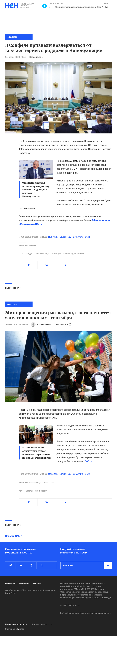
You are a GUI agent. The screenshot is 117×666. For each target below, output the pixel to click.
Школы (29, 491)
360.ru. (88, 461)
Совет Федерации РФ (73, 253)
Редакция (10, 583)
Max (87, 236)
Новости (53, 236)
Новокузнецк (42, 253)
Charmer (20, 629)
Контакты (24, 583)
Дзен (63, 236)
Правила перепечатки (16, 624)
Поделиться (35, 57)
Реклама (37, 583)
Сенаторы (56, 253)
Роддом (29, 253)
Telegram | (79, 236)
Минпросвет (41, 491)
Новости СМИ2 (13, 536)
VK (69, 236)
